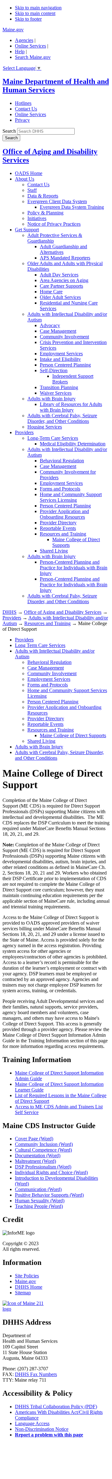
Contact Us (26, 108)
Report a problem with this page (49, 1434)
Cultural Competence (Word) (43, 1150)
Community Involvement (64, 336)
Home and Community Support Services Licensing (71, 497)
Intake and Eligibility (60, 359)
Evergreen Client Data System (57, 201)
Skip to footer (28, 19)
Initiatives (36, 218)
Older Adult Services (60, 297)
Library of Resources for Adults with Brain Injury (71, 407)
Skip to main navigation (38, 7)
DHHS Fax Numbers (36, 1374)
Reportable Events (58, 528)
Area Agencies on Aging (64, 280)
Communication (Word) (38, 1189)
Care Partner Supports (61, 286)
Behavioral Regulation (62, 460)
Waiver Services (56, 393)
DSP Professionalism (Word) (43, 1166)
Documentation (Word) (37, 1155)
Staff (32, 190)
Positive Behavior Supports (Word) (49, 1195)
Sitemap (23, 1292)
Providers (24, 432)
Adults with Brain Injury (51, 398)
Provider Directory (58, 522)
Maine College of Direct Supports (73, 735)
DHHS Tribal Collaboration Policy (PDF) (56, 1406)
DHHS (9, 612)
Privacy (22, 120)
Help (20, 51)
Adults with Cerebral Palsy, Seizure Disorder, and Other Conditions (62, 418)
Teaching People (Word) (39, 1206)
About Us (24, 179)
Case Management (58, 331)
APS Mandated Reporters (65, 257)
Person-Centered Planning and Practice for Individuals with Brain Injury (73, 567)
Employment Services (61, 353)
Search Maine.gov (33, 57)
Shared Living (54, 550)
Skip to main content (35, 13)
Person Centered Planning (65, 364)
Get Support (27, 229)
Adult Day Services (59, 274)
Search (9, 131)
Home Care (51, 291)
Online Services (30, 46)
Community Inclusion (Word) (44, 1144)
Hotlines (23, 103)
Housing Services (44, 426)
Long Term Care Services (40, 645)
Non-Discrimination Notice (41, 1429)
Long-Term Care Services (52, 438)
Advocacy (50, 325)
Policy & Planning (45, 212)
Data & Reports (42, 195)
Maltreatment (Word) (35, 1161)
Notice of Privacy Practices (54, 224)
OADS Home (28, 173)
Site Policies (27, 1275)
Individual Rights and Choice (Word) (51, 1172)
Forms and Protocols (60, 488)
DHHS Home (28, 1287)
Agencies (24, 40)
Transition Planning (59, 387)
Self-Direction (54, 370)
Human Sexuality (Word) (39, 1200)
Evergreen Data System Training (72, 207)
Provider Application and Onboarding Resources (64, 514)
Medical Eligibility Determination (72, 443)
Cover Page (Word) (34, 1138)
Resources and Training (63, 534)
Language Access (32, 1423)
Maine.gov (13, 29)
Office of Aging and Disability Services (62, 612)
